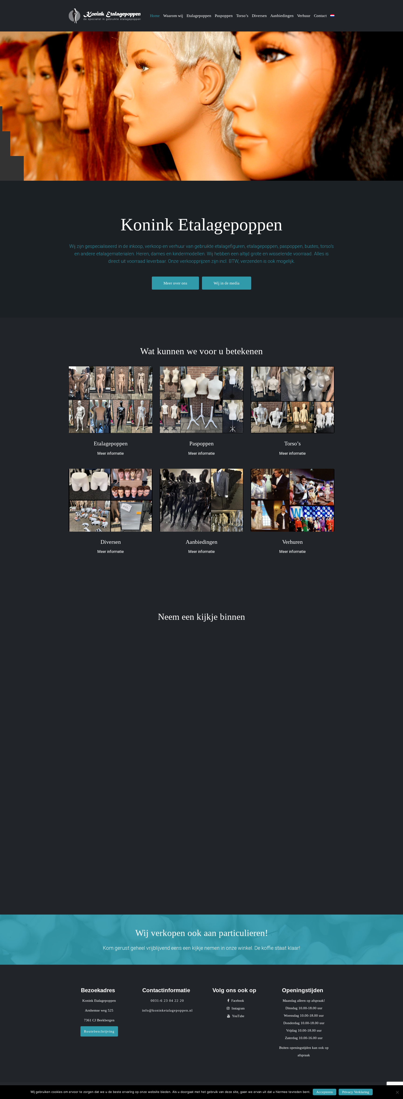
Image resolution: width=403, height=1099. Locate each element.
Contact (320, 16)
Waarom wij (173, 16)
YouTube (237, 1016)
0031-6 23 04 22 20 (167, 1000)
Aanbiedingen (282, 16)
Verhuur (303, 16)
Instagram (238, 1008)
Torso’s (242, 16)
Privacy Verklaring (355, 1092)
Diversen (259, 16)
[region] (201, 106)
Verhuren (292, 542)
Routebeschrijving (99, 1031)
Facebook (237, 1000)
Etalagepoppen (199, 16)
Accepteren (324, 1092)
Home (155, 16)
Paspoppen (224, 16)
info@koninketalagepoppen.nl (167, 1010)
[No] (397, 1092)
